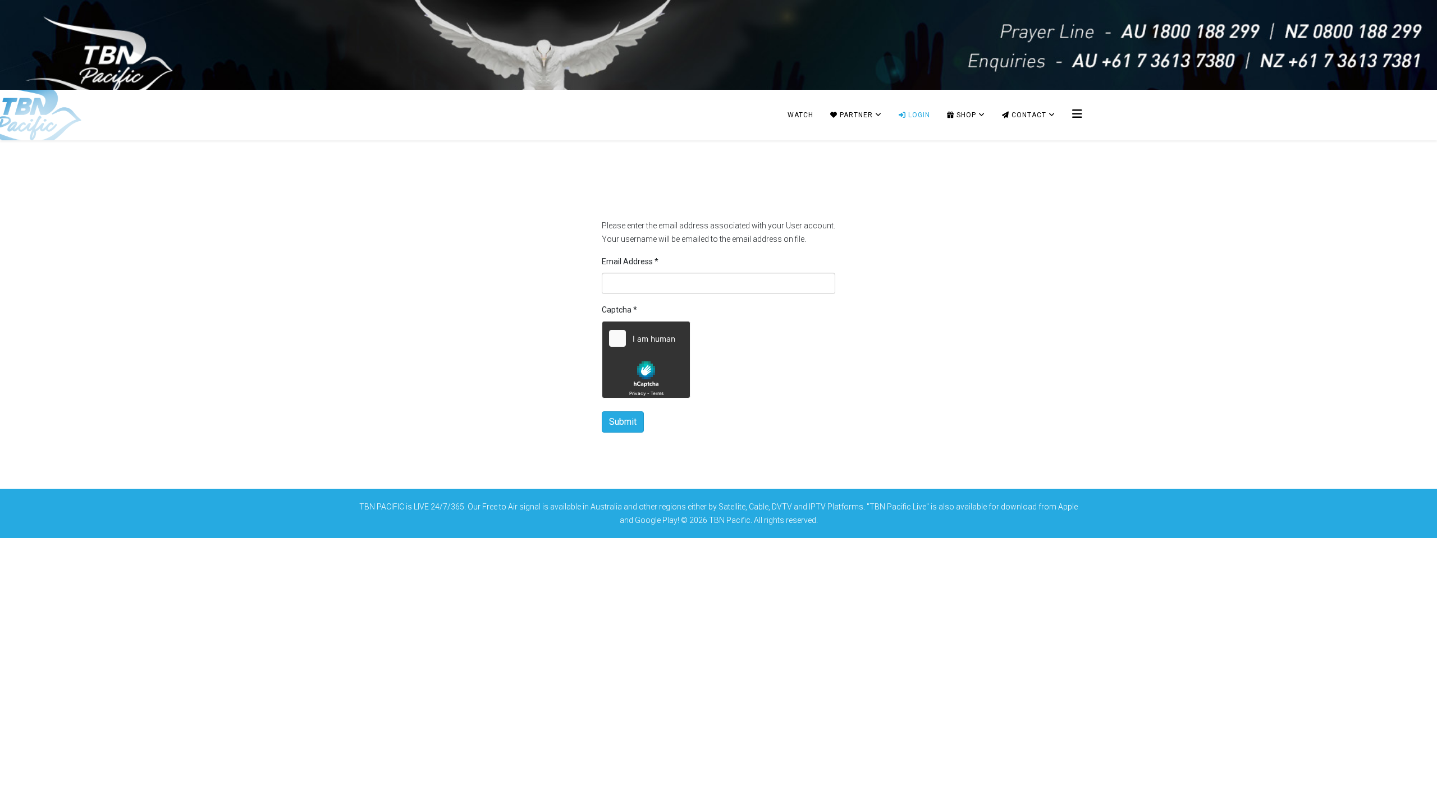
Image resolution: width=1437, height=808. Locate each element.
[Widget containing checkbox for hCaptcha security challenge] (646, 359)
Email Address (630, 261)
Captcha (619, 309)
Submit (623, 421)
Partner (855, 115)
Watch (800, 115)
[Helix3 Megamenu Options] (1077, 114)
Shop (965, 115)
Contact (1027, 115)
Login (918, 115)
